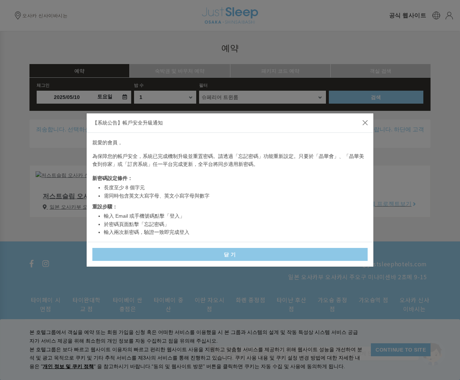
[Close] (365, 122)
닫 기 (230, 254)
